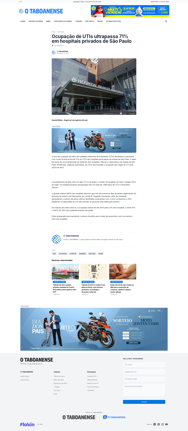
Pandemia (82, 253)
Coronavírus (63, 253)
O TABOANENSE (62, 51)
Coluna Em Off (91, 376)
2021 (54, 253)
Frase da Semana (93, 387)
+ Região (78, 21)
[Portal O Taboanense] (79, 417)
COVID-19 (73, 253)
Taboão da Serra (35, 21)
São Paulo (89, 21)
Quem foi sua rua (92, 383)
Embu (48, 21)
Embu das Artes (59, 380)
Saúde (101, 253)
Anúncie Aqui (24, 380)
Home (22, 21)
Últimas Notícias (113, 21)
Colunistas (90, 390)
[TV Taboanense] (114, 417)
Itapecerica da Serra (63, 21)
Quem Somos (24, 376)
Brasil (100, 21)
